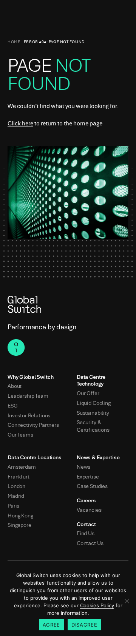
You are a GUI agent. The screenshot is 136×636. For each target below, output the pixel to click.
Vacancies (89, 510)
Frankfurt (18, 477)
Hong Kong (20, 516)
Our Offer (88, 393)
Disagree (84, 625)
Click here (20, 123)
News (83, 467)
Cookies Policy (97, 605)
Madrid (16, 496)
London (16, 486)
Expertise (88, 477)
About (15, 386)
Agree (51, 625)
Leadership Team (28, 396)
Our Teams (20, 435)
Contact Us (90, 543)
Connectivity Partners (33, 425)
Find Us (85, 533)
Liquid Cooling (94, 403)
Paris (13, 506)
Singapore (19, 525)
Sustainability (93, 413)
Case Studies (92, 486)
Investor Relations (29, 415)
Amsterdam (22, 467)
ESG (13, 406)
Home (14, 42)
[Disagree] (126, 601)
